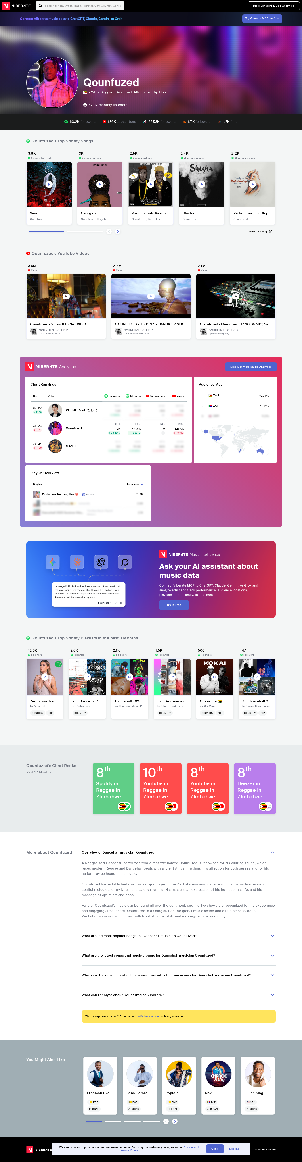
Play (49, 184)
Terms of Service (264, 1149)
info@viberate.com (147, 1016)
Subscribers (157, 396)
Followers (114, 396)
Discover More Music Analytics (273, 6)
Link (84, 494)
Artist (51, 396)
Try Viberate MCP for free (262, 18)
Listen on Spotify (258, 231)
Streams (135, 396)
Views (180, 396)
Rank (36, 396)
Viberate (16, 6)
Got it (215, 1148)
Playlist (37, 484)
